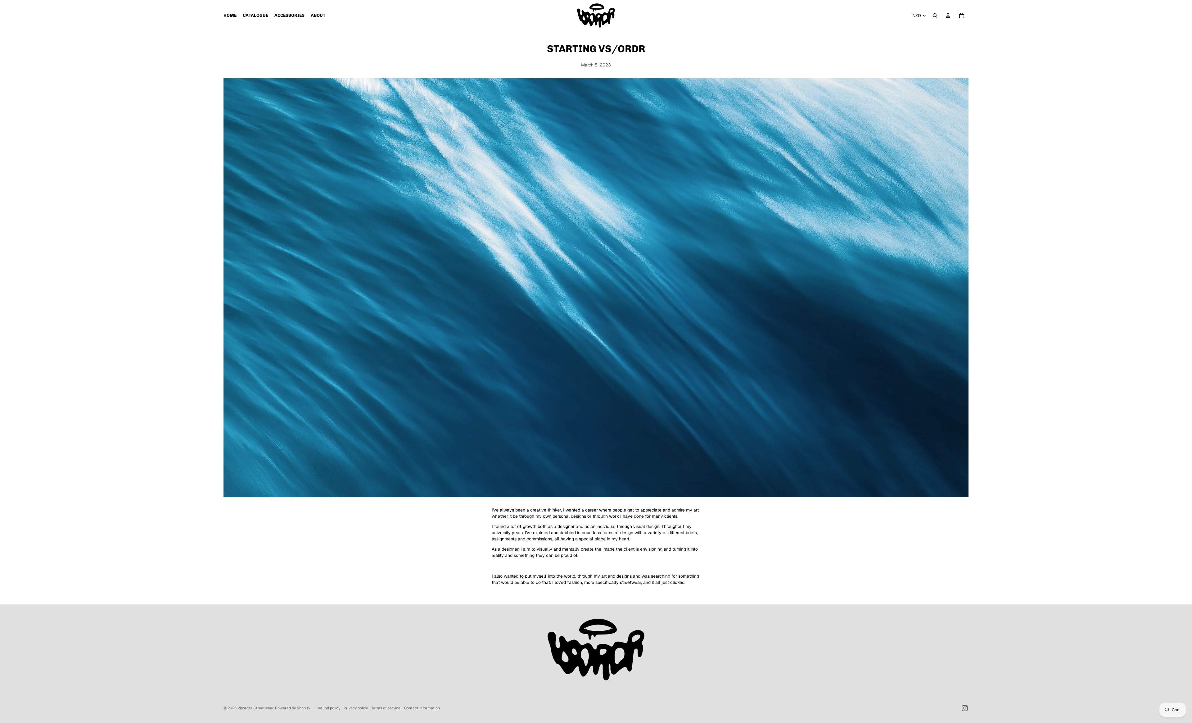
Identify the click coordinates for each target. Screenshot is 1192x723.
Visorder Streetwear (255, 708)
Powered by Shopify (292, 708)
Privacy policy (356, 708)
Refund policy (328, 708)
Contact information (422, 708)
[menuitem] (230, 15)
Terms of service (385, 708)
